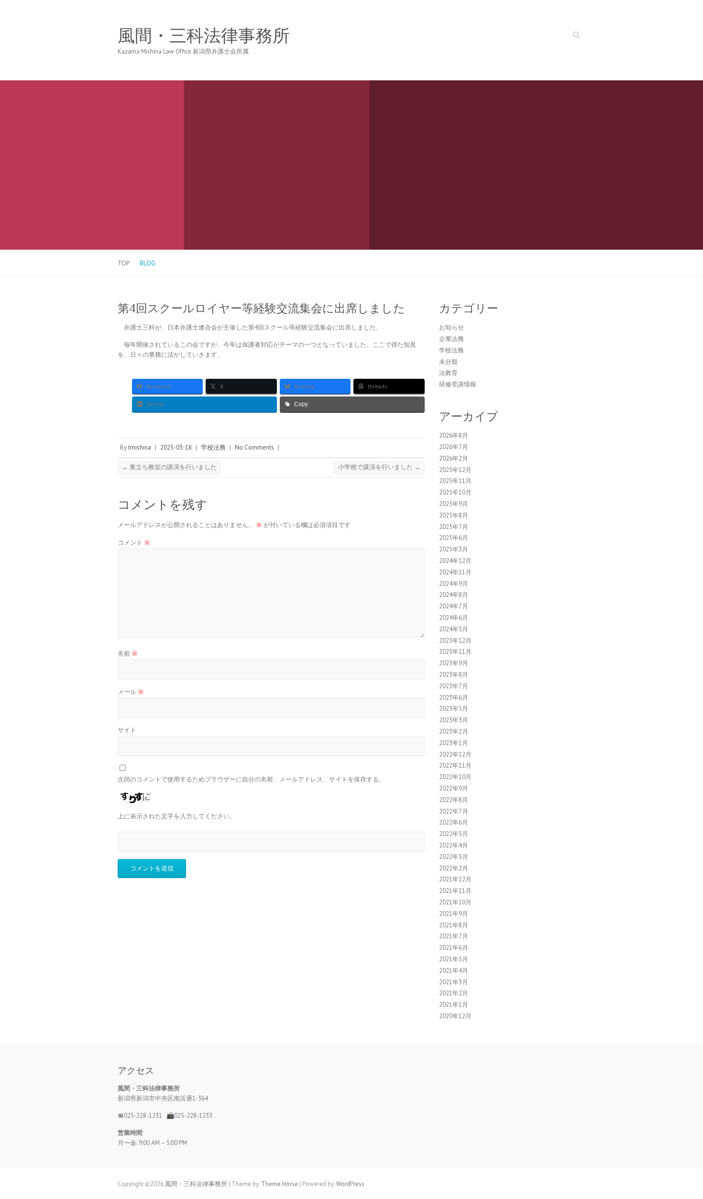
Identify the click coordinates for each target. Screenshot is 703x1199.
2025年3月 (453, 549)
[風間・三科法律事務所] (351, 85)
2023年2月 (453, 731)
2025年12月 (455, 470)
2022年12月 (455, 754)
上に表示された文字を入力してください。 (177, 816)
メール (131, 692)
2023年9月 (453, 663)
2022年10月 (455, 777)
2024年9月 (453, 584)
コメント (134, 543)
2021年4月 (453, 971)
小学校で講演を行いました (379, 467)
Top (124, 263)
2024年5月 (453, 629)
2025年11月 (455, 481)
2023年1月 (453, 743)
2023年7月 (453, 686)
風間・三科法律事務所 (204, 35)
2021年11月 (455, 891)
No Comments (254, 447)
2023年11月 (455, 652)
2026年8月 (453, 435)
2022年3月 (453, 857)
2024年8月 (453, 595)
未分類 (448, 362)
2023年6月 (453, 697)
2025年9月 (453, 504)
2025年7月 (453, 527)
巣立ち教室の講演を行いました (169, 467)
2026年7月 (453, 447)
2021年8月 (453, 925)
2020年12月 (455, 1016)
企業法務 (451, 339)
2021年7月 (453, 936)
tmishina (139, 447)
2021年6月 (453, 948)
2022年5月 (453, 834)
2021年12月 (455, 879)
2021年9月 (453, 914)
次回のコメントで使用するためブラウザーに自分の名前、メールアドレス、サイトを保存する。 (251, 779)
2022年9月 (453, 788)
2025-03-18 (176, 447)
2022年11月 (455, 765)
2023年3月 (453, 720)
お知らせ (451, 327)
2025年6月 (453, 538)
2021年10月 (455, 902)
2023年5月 (453, 708)
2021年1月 (453, 1005)
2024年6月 (453, 618)
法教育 (448, 373)
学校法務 (213, 447)
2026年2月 (453, 458)
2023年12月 (455, 641)
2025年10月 (455, 492)
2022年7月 (453, 811)
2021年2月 (453, 993)
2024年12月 (455, 561)
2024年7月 (453, 606)
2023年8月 (453, 675)
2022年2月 (453, 868)
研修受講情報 (457, 384)
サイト (127, 730)
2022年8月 (453, 800)
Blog (147, 263)
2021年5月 (453, 959)
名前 (128, 653)
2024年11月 (455, 572)
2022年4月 (453, 845)
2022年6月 (453, 822)
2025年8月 (453, 515)
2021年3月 (453, 982)
